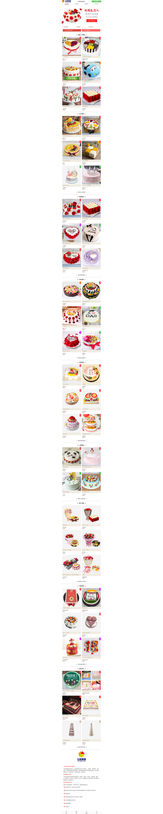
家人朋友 (96, 3)
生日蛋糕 (76, 3)
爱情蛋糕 (86, 3)
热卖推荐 (67, 3)
